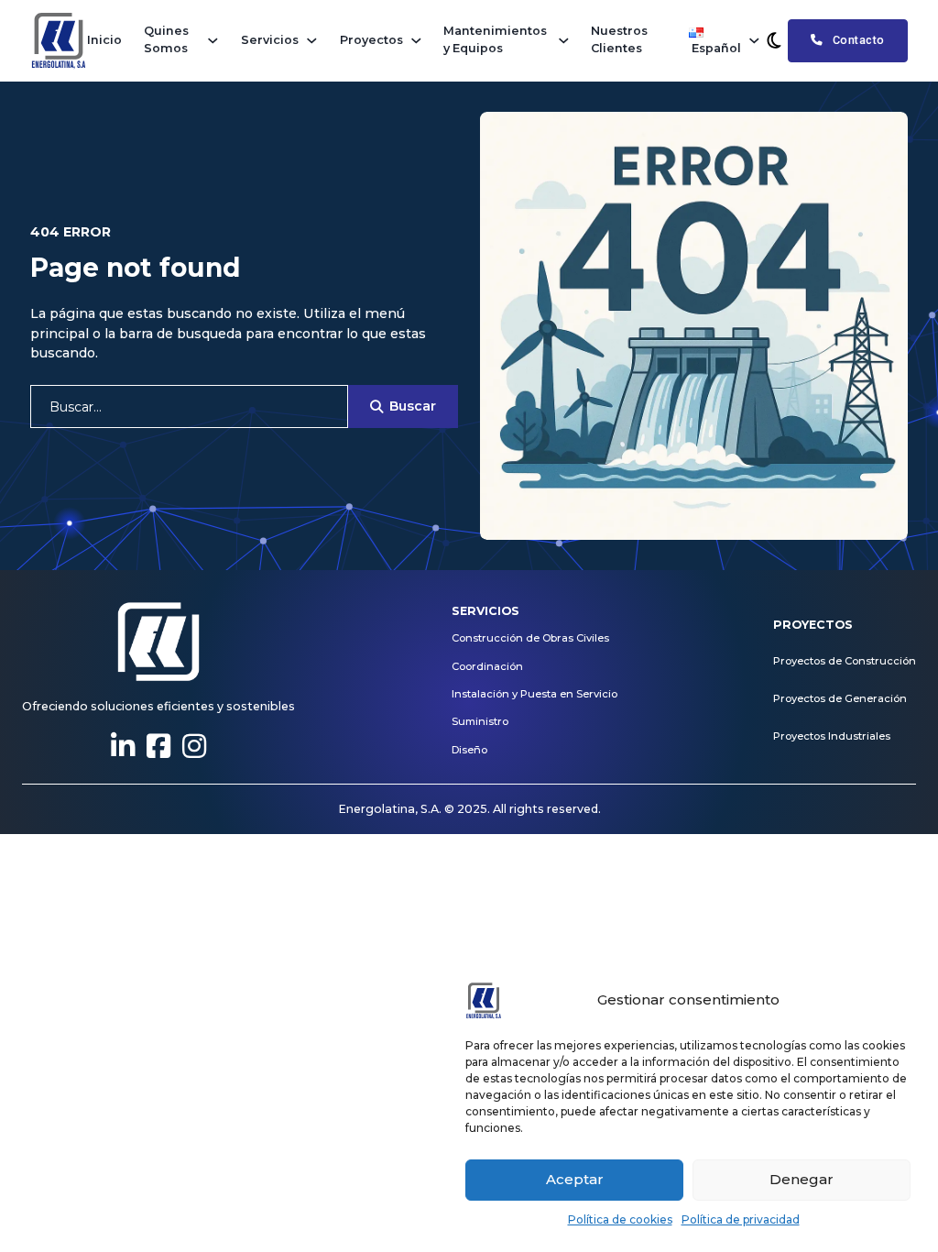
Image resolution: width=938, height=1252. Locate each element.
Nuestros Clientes (619, 39)
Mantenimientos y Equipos (495, 39)
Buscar (412, 406)
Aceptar (575, 1179)
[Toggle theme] (774, 40)
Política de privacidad (741, 1219)
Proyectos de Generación (840, 698)
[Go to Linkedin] (123, 747)
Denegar (801, 1179)
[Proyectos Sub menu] (416, 41)
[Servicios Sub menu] (312, 41)
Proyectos (371, 40)
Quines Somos (166, 39)
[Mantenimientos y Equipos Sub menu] (564, 41)
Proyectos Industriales (831, 736)
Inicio (104, 40)
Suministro (480, 721)
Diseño (469, 749)
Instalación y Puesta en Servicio (534, 693)
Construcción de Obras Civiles (530, 637)
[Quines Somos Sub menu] (213, 41)
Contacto (859, 40)
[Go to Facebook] (158, 747)
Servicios (270, 40)
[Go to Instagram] (194, 747)
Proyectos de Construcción (844, 660)
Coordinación (487, 666)
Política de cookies (620, 1219)
